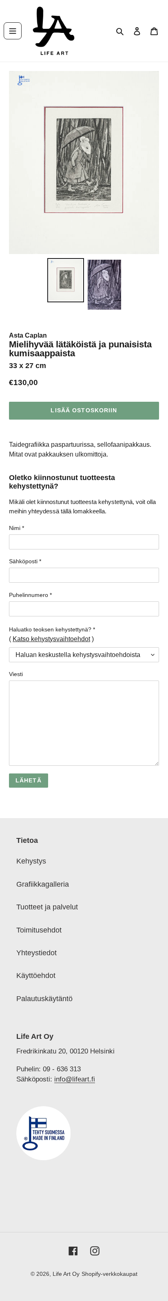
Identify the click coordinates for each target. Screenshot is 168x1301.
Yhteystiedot (36, 953)
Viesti (16, 674)
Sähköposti (25, 561)
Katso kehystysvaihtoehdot (51, 638)
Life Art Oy (66, 1274)
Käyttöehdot (35, 975)
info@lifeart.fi (74, 1079)
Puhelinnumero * (30, 595)
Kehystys (31, 861)
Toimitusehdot (39, 930)
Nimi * (16, 528)
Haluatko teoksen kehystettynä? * (52, 629)
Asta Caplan (28, 335)
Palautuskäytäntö (44, 999)
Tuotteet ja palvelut (47, 907)
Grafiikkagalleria (42, 884)
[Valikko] (13, 30)
